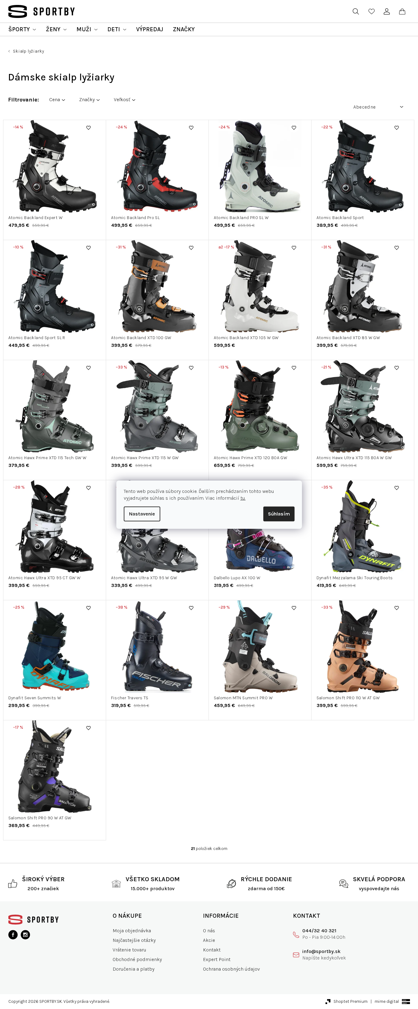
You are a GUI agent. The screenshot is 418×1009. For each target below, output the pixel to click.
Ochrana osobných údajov (231, 969)
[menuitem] (22, 29)
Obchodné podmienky (137, 959)
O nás (209, 931)
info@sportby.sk (321, 951)
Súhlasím (279, 514)
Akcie (209, 940)
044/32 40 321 (319, 931)
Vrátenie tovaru (129, 950)
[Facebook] (13, 934)
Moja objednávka (132, 931)
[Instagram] (25, 934)
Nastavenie (142, 514)
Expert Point (217, 959)
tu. (243, 498)
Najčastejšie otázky (134, 940)
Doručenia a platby (133, 969)
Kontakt (212, 950)
